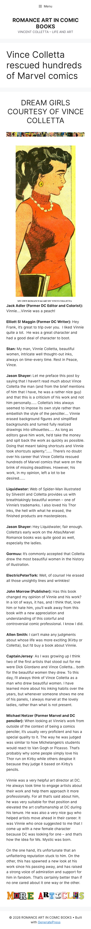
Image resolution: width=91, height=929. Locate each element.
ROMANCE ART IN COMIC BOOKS (45, 23)
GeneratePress (49, 922)
